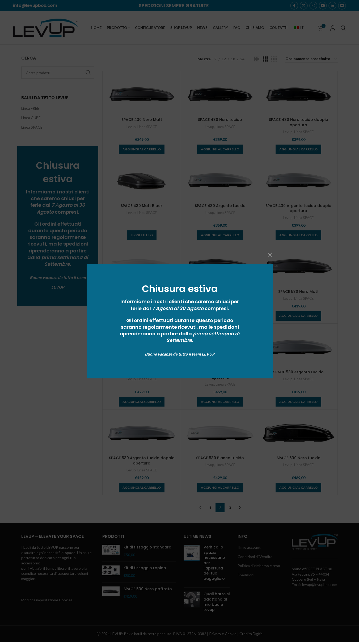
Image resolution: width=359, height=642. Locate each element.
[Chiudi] (270, 254)
